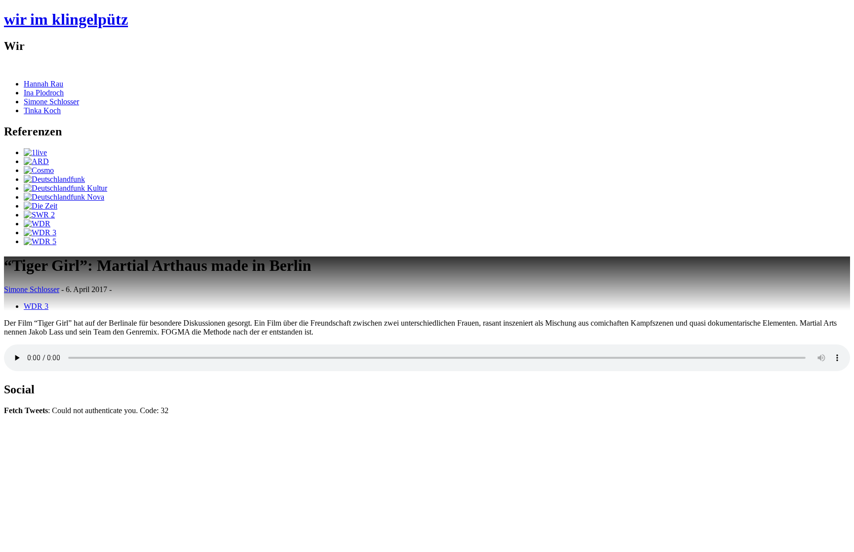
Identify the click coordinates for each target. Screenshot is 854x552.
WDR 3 (36, 306)
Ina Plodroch (44, 92)
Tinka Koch (42, 110)
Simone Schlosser (51, 101)
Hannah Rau (43, 84)
